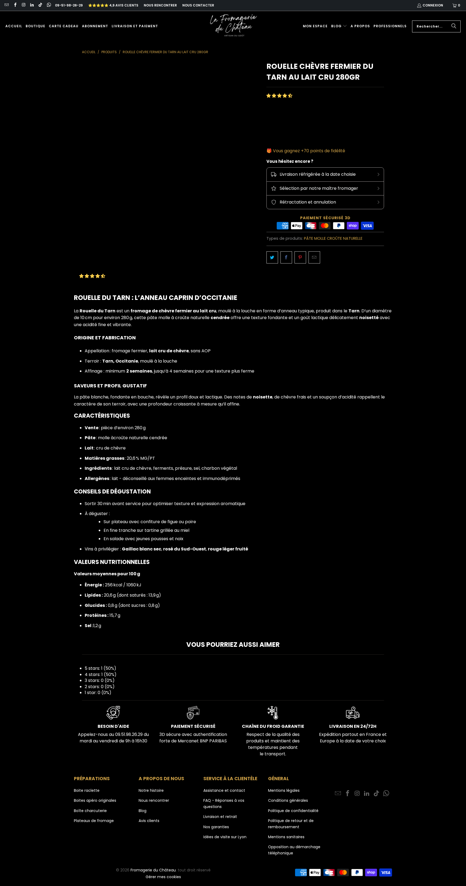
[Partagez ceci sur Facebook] (286, 257)
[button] (339, 26)
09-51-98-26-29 (69, 5)
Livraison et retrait (220, 816)
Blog (142, 810)
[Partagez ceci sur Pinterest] (300, 257)
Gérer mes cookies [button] (163, 877)
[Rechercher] (454, 26)
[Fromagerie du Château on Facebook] (14, 5)
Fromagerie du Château (153, 870)
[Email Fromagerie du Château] (6, 5)
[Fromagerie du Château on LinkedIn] (31, 5)
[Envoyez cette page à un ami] (314, 257)
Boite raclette (87, 790)
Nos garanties (216, 827)
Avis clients (149, 820)
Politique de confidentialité (293, 810)
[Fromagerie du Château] (235, 26)
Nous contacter (198, 5)
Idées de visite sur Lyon (224, 837)
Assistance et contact (224, 790)
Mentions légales (284, 790)
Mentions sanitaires (286, 837)
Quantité (275, 114)
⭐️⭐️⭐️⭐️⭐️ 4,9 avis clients (113, 5)
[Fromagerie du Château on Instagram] (23, 5)
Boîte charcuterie (90, 810)
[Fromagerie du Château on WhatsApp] (48, 5)
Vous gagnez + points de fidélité (309, 151)
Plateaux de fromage (94, 820)
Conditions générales (288, 800)
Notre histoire (151, 790)
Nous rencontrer (160, 5)
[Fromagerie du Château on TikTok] (40, 5)
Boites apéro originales (95, 800)
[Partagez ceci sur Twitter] (272, 257)
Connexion (433, 5)
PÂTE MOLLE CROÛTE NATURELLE (333, 238)
